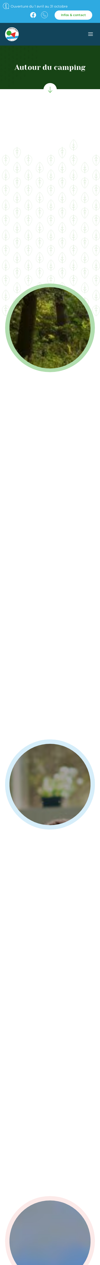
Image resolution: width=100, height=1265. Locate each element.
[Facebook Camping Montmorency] (33, 15)
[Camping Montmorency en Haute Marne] (27, 34)
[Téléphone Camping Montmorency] (44, 14)
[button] (90, 35)
